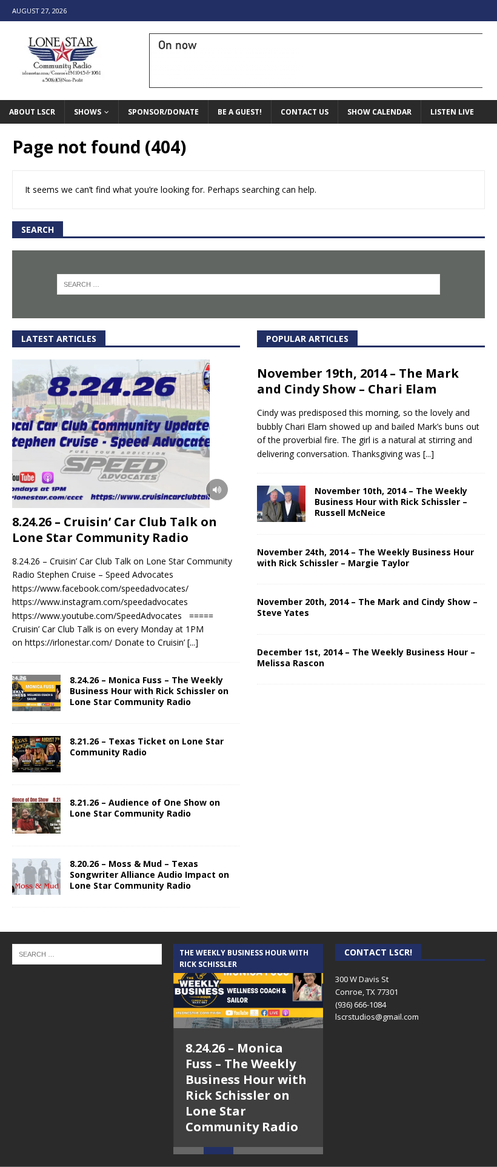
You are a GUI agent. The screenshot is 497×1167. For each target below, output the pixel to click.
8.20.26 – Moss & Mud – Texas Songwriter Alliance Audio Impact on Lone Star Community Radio (149, 874)
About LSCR (32, 112)
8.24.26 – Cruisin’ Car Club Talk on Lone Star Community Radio (114, 529)
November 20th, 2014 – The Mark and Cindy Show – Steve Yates (367, 607)
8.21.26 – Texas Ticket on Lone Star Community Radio (147, 746)
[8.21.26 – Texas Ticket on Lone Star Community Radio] (36, 754)
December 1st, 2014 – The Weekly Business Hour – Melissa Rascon (366, 657)
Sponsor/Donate (163, 112)
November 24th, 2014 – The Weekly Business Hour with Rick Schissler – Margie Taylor (365, 557)
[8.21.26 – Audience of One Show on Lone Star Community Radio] (36, 815)
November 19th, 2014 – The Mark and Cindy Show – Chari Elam (358, 381)
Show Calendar (379, 112)
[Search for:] (248, 284)
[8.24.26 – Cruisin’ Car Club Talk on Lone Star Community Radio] (126, 433)
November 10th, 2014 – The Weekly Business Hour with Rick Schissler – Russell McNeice (391, 501)
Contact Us (305, 112)
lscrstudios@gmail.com (377, 1016)
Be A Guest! (240, 112)
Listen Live (452, 112)
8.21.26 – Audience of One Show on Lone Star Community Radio (145, 808)
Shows (87, 112)
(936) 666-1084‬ (360, 1004)
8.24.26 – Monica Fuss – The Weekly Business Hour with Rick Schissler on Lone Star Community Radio (149, 690)
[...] (192, 642)
